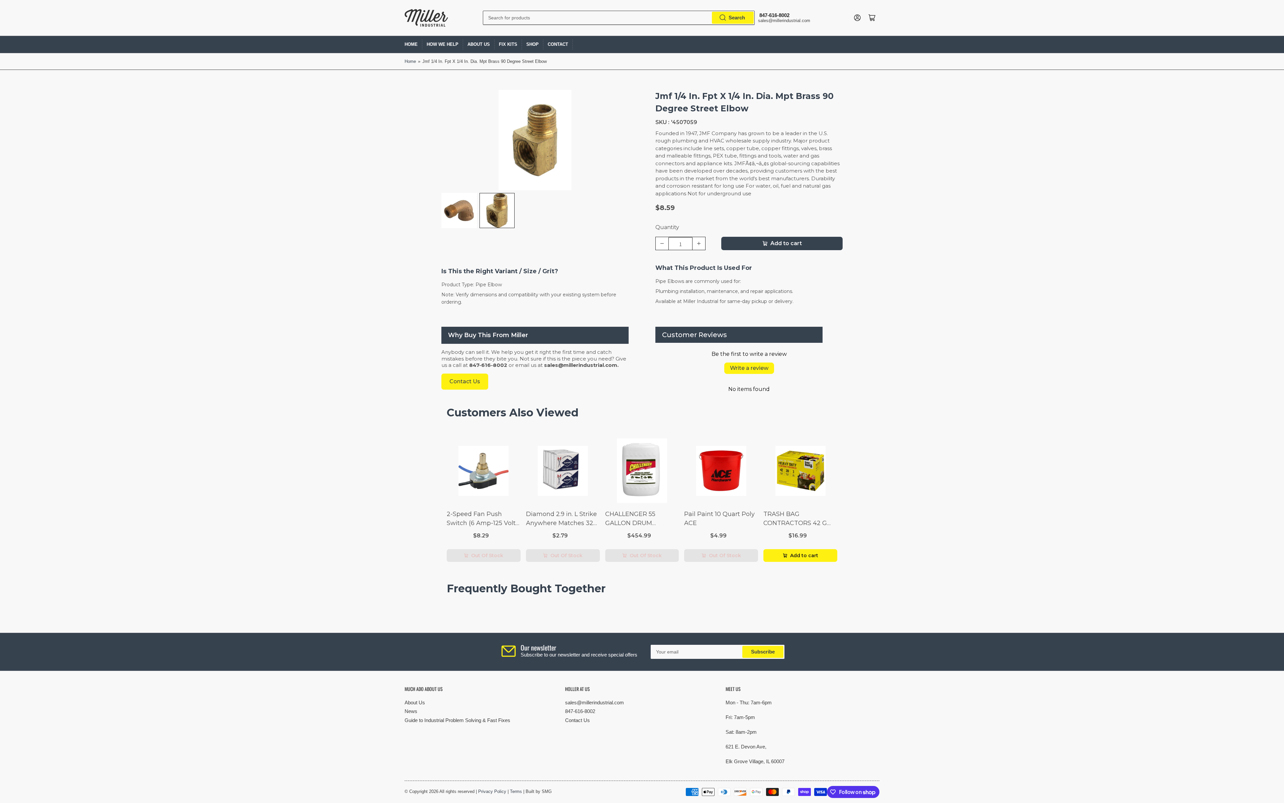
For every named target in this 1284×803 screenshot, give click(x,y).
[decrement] (662, 243)
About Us (478, 44)
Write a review (749, 368)
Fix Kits (508, 44)
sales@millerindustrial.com (594, 702)
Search (737, 17)
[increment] (698, 243)
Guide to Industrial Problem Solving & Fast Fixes (457, 720)
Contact (558, 44)
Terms (516, 791)
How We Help (442, 44)
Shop (532, 44)
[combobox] (619, 18)
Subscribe (763, 652)
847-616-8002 (580, 711)
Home (411, 44)
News (411, 711)
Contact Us (577, 720)
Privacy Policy (492, 791)
